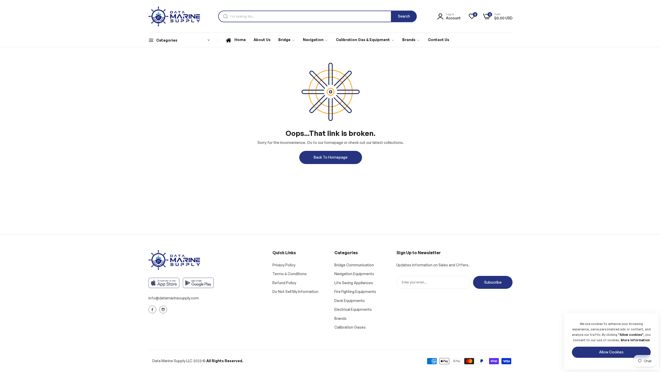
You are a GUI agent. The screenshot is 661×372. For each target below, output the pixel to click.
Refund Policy (284, 283)
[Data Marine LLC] (174, 16)
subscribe (493, 282)
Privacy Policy (283, 265)
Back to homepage (331, 157)
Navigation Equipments (354, 274)
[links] (153, 309)
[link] (286, 40)
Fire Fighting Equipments (355, 291)
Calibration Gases (350, 327)
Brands (340, 318)
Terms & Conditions (289, 274)
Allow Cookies (611, 352)
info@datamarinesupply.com (173, 298)
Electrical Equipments (353, 309)
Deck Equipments (349, 300)
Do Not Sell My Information (295, 291)
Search (404, 16)
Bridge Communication (354, 265)
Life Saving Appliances (353, 283)
